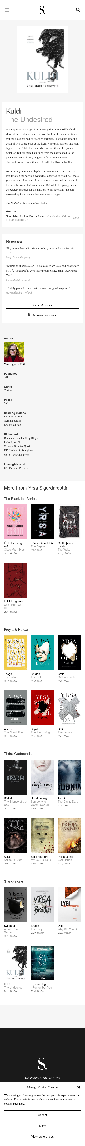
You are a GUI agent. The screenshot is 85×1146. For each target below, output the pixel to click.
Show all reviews (42, 305)
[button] (79, 1087)
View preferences (42, 1136)
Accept (42, 1115)
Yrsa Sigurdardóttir (15, 364)
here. (22, 1103)
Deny (42, 1125)
